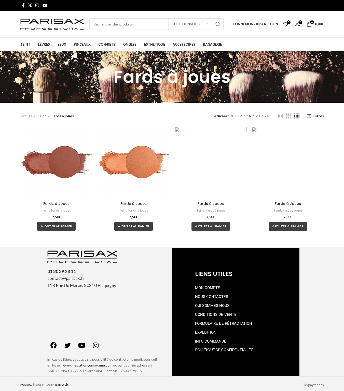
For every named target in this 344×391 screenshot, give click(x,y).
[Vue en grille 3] (288, 116)
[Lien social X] (30, 5)
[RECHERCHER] (218, 24)
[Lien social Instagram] (37, 5)
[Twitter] (67, 345)
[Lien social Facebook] (23, 5)
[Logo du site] (52, 23)
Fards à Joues (56, 203)
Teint (41, 116)
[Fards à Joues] (56, 163)
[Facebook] (53, 345)
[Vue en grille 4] (296, 116)
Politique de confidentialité (224, 349)
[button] (56, 226)
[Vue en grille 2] (280, 116)
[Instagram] (95, 345)
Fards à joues (61, 210)
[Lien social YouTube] (45, 5)
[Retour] (107, 77)
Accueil (26, 116)
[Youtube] (81, 345)
